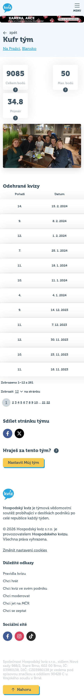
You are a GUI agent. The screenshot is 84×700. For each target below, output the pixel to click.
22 (48, 402)
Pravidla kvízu (14, 574)
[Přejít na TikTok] (31, 636)
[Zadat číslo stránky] (6, 402)
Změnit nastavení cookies (25, 550)
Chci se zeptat (14, 611)
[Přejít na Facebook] (7, 433)
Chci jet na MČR (16, 603)
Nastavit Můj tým (23, 462)
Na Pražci (11, 48)
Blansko (29, 48)
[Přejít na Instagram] (19, 636)
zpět (12, 32)
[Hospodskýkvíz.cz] (7, 8)
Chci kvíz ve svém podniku (25, 588)
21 (44, 402)
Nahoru (24, 689)
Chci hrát (10, 581)
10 (36, 402)
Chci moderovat (16, 596)
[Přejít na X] (19, 433)
